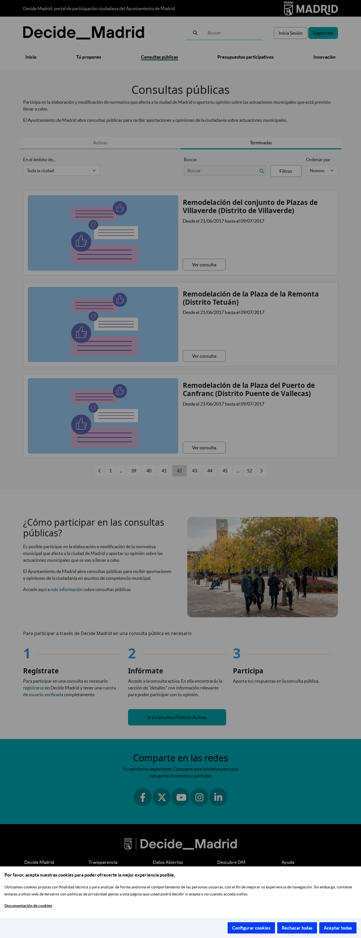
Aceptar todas (338, 927)
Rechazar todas (297, 927)
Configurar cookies (251, 927)
